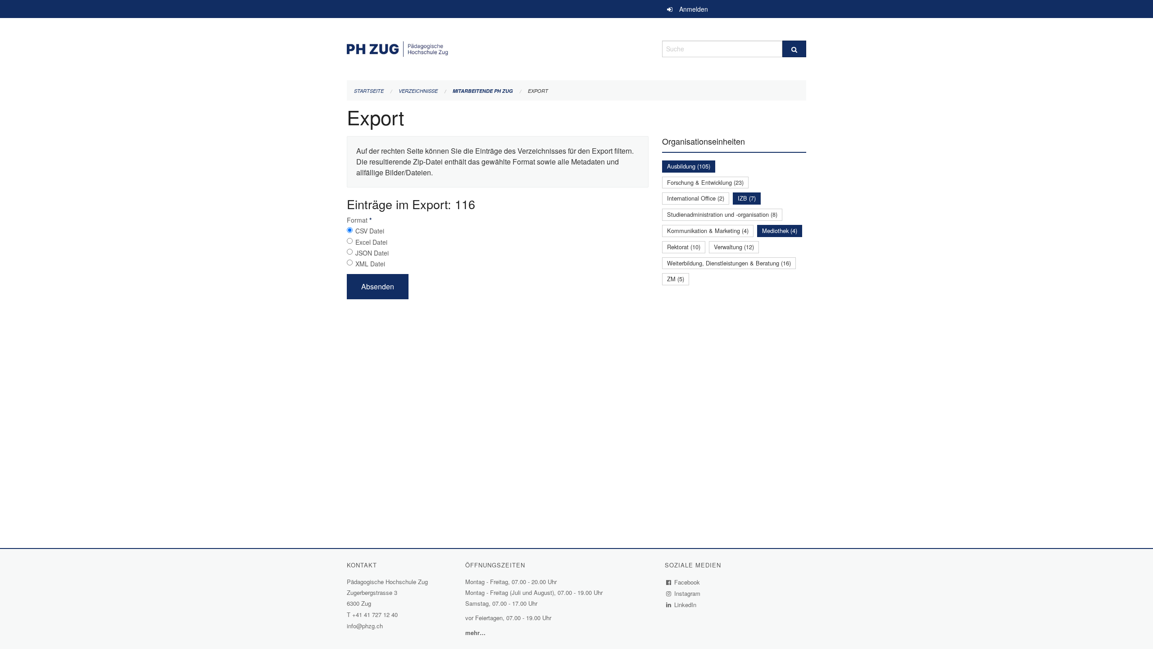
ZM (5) (675, 278)
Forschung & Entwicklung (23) (705, 182)
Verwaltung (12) (734, 246)
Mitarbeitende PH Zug (483, 90)
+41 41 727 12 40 (375, 614)
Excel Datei (371, 242)
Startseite (369, 90)
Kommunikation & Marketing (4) (708, 230)
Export (538, 90)
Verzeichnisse (418, 90)
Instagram (687, 593)
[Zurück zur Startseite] (498, 47)
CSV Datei (369, 230)
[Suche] (794, 49)
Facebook (687, 582)
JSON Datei (372, 252)
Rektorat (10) (683, 246)
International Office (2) (695, 198)
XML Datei (370, 263)
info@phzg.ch (365, 626)
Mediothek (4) (779, 230)
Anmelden (693, 9)
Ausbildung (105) (688, 166)
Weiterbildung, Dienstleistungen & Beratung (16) (729, 263)
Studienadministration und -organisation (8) (722, 214)
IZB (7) (747, 198)
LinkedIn (685, 604)
